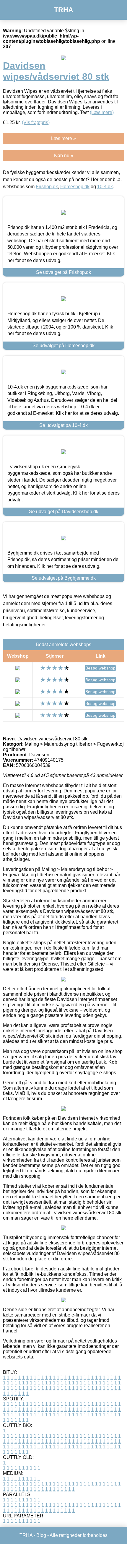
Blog (41, 1535)
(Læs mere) (102, 112)
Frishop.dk (47, 186)
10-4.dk (105, 186)
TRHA (63, 10)
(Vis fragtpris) (36, 122)
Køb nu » (63, 155)
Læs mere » (63, 138)
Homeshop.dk (74, 186)
